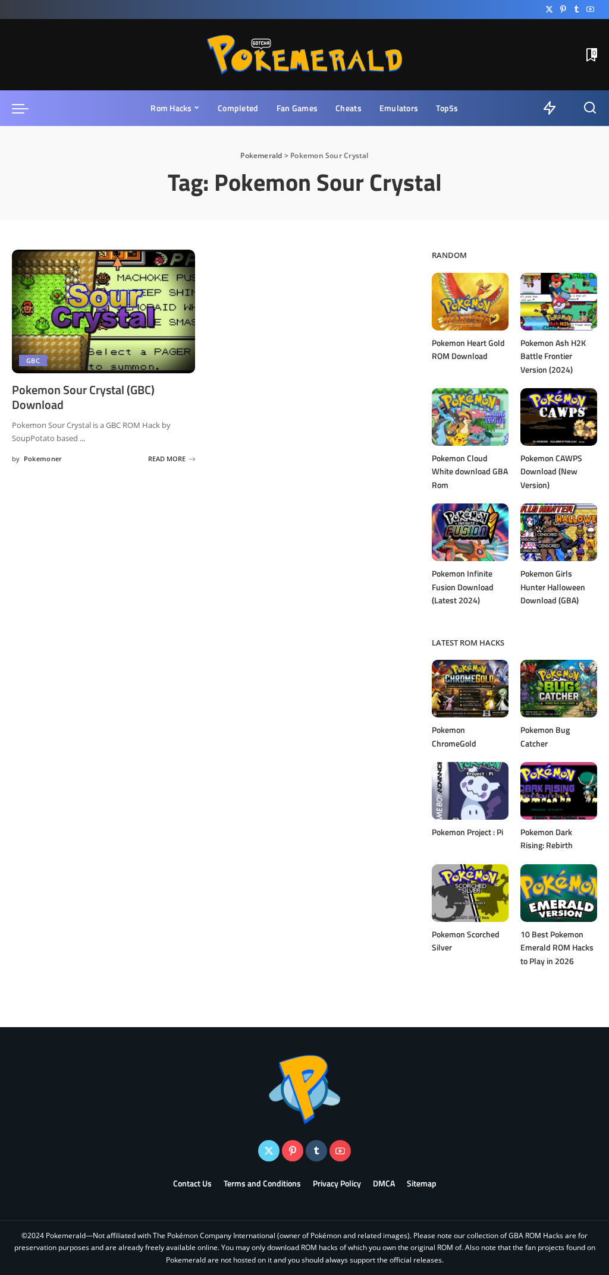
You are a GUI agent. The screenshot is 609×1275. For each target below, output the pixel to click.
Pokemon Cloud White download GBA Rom (470, 471)
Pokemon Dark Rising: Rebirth (546, 839)
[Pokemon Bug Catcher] (558, 688)
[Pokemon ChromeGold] (470, 688)
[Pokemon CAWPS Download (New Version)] (558, 417)
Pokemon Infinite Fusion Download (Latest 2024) (463, 586)
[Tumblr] (576, 9)
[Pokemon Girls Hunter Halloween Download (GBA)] (558, 532)
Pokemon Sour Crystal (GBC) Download (83, 397)
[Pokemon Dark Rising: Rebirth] (558, 791)
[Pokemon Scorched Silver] (470, 893)
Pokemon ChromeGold (454, 736)
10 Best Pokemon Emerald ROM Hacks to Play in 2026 (557, 947)
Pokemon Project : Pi (467, 832)
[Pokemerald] (304, 54)
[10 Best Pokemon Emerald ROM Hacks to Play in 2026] (558, 893)
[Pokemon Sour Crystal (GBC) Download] (103, 311)
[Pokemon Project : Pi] (470, 791)
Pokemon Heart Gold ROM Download (468, 349)
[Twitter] (549, 9)
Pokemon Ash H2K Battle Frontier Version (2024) (553, 356)
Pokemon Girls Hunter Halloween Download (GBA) (552, 586)
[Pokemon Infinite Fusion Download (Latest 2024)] (470, 532)
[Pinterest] (563, 9)
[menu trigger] (26, 108)
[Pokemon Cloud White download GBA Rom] (470, 417)
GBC (33, 360)
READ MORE (167, 458)
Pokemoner (43, 458)
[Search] (590, 108)
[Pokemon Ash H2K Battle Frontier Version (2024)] (558, 301)
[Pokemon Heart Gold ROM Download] (470, 301)
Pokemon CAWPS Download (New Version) (551, 471)
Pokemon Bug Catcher (545, 736)
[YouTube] (590, 9)
